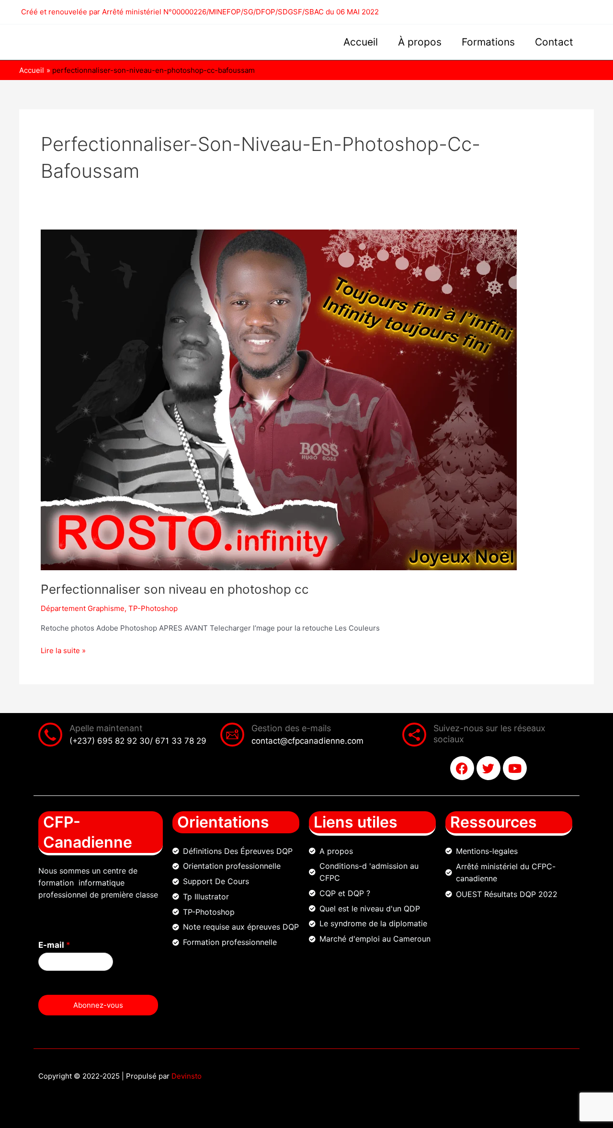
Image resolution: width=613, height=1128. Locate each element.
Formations (488, 42)
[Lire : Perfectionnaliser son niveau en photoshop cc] (279, 399)
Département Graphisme (83, 608)
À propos (420, 42)
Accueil (360, 42)
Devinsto (186, 1076)
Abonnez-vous (98, 1005)
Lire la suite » (63, 650)
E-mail (54, 945)
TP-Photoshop (153, 608)
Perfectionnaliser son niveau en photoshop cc (175, 589)
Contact (554, 42)
